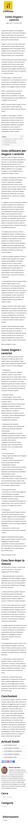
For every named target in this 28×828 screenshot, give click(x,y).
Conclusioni (6, 144)
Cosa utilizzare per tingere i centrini (13, 139)
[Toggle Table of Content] (21, 136)
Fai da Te (3, 806)
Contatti (5, 820)
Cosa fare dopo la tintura (10, 142)
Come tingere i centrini (9, 141)
